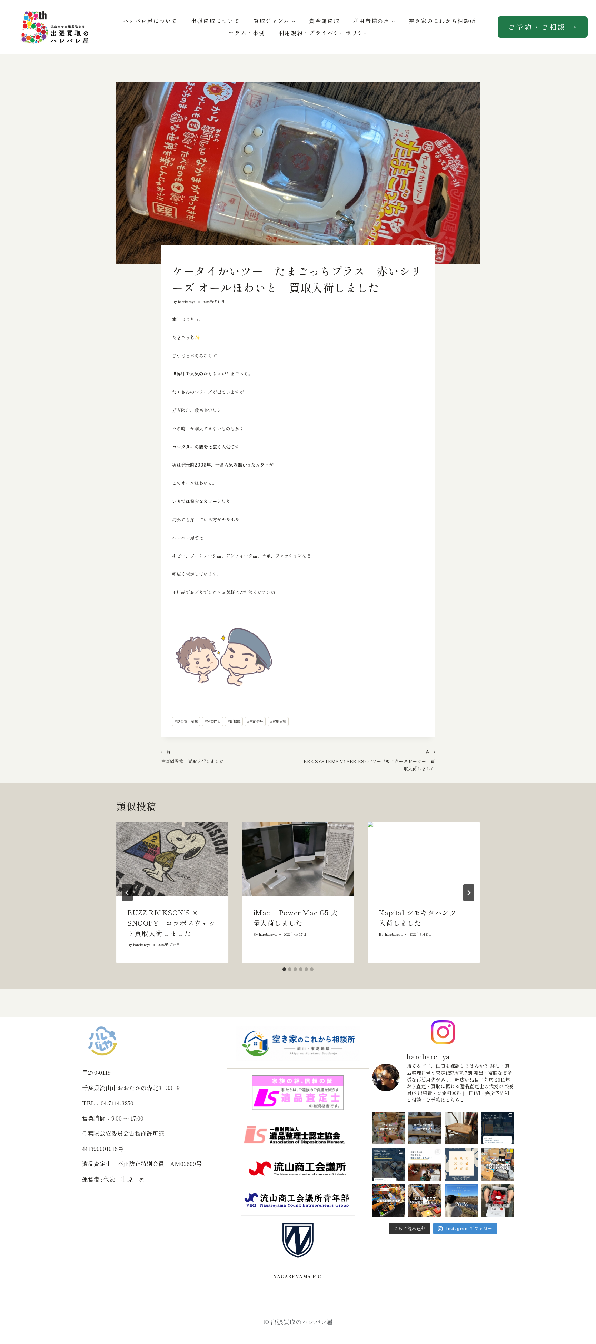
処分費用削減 (186, 721)
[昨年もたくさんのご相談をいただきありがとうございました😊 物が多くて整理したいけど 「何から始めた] (461, 1200)
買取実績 (278, 721)
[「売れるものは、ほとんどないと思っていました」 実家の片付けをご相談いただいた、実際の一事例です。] (497, 1128)
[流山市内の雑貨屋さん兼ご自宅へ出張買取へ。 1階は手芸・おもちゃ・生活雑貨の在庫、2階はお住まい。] (388, 1200)
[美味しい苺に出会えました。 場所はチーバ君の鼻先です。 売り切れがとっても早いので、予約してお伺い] (497, 1200)
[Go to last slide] (127, 892)
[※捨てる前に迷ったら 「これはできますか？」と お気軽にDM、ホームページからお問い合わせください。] (424, 1200)
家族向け (213, 721)
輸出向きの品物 (183, 258)
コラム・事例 (246, 33)
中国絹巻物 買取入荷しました (192, 756)
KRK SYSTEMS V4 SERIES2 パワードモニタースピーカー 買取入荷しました (369, 760)
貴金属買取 (324, 21)
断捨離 (234, 721)
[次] (468, 892)
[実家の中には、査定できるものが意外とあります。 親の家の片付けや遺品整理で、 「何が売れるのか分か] (388, 1164)
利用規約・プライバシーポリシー (324, 33)
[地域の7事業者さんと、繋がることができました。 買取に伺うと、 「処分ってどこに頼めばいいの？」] (461, 1164)
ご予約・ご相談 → (542, 27)
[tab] (284, 969)
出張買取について (215, 21)
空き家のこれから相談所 (442, 21)
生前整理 (255, 721)
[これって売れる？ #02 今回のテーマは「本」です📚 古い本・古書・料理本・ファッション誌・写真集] (388, 1128)
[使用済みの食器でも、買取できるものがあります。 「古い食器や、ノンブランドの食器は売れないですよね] (424, 1128)
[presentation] (172, 859)
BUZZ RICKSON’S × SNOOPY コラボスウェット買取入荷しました (171, 922)
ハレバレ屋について (150, 21)
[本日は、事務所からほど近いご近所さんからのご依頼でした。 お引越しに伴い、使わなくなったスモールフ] (461, 1128)
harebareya (187, 301)
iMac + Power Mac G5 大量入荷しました (295, 917)
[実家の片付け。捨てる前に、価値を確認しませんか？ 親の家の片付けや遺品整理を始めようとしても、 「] (424, 1164)
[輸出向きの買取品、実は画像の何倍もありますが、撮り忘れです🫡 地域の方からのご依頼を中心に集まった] (497, 1164)
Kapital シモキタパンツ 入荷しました (421, 917)
